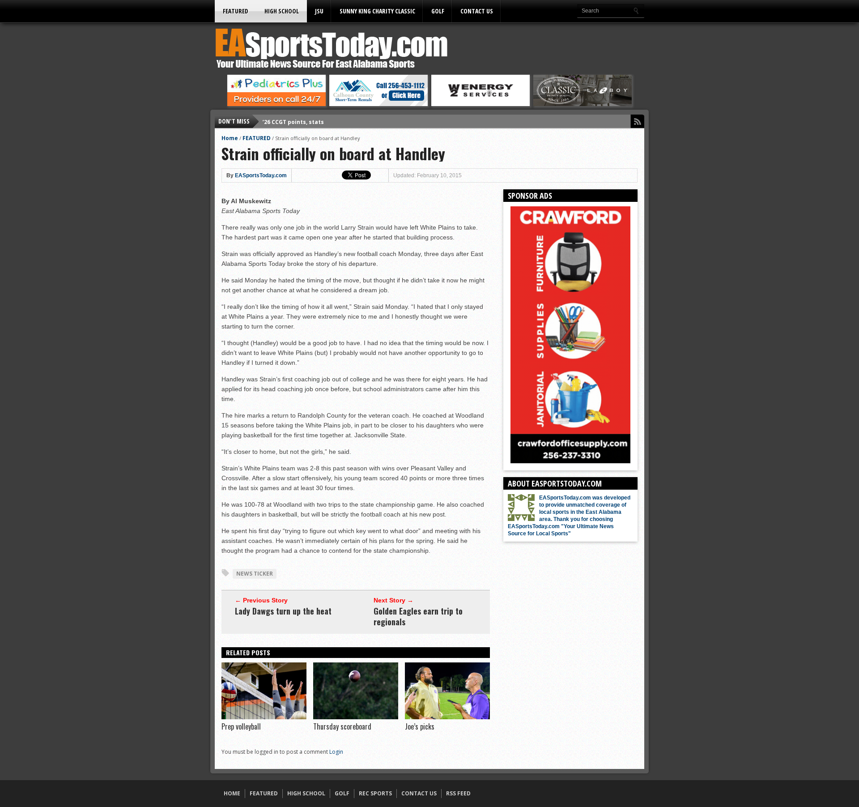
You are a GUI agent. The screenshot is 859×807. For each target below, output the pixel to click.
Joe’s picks (419, 726)
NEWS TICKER (254, 573)
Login (336, 752)
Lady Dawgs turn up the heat (283, 611)
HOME (232, 793)
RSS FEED (458, 793)
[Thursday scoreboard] (355, 717)
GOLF (437, 11)
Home (229, 138)
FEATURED (235, 11)
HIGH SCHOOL (281, 11)
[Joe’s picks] (447, 717)
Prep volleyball (241, 726)
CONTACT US (476, 11)
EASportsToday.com (261, 175)
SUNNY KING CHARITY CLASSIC (377, 11)
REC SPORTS (375, 793)
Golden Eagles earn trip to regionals (418, 616)
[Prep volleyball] (263, 717)
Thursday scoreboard (342, 726)
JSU (319, 11)
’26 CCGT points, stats (293, 121)
